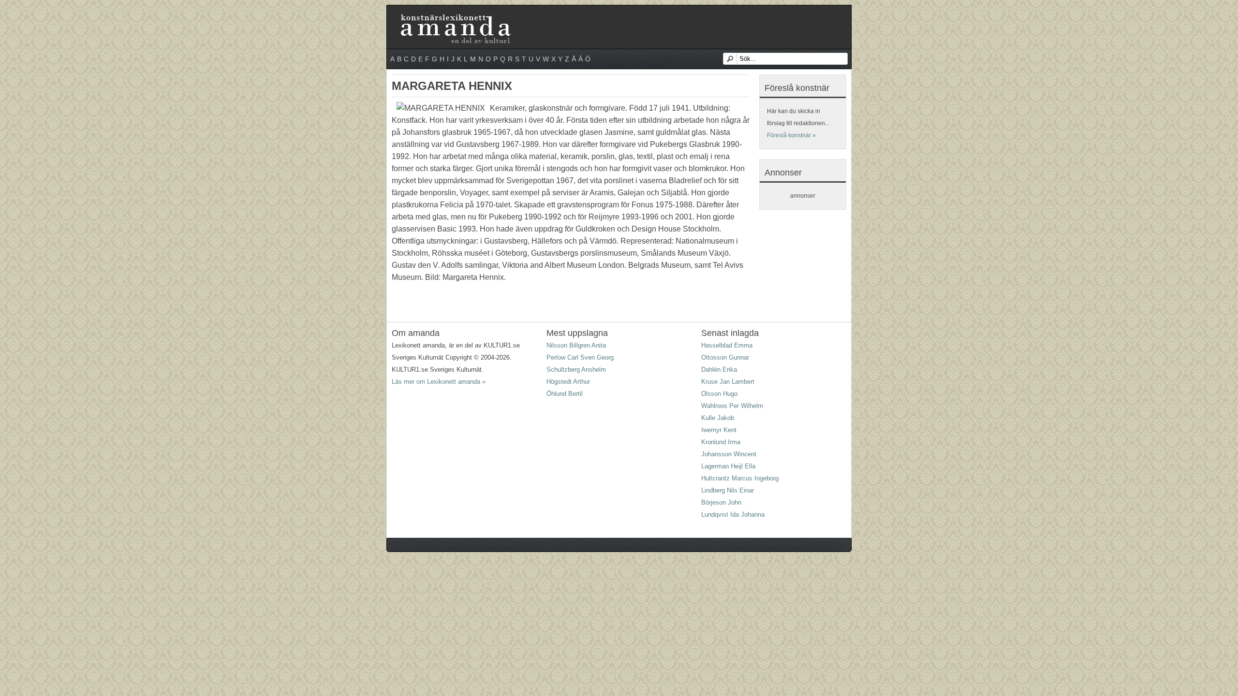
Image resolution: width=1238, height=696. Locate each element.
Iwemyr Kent (719, 430)
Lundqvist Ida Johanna (733, 514)
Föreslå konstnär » (791, 135)
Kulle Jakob (717, 417)
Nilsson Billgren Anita (576, 345)
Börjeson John (721, 502)
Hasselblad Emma (726, 345)
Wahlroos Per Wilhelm (732, 405)
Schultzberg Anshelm (576, 369)
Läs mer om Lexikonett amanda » (439, 381)
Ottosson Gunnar (725, 357)
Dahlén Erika (719, 369)
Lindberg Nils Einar (727, 490)
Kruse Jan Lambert (727, 381)
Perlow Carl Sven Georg (580, 357)
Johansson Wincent (728, 454)
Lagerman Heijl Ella (728, 466)
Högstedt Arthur (568, 381)
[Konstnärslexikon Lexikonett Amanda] (454, 16)
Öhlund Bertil (564, 393)
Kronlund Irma (720, 442)
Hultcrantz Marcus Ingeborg (740, 478)
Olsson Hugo (719, 393)
